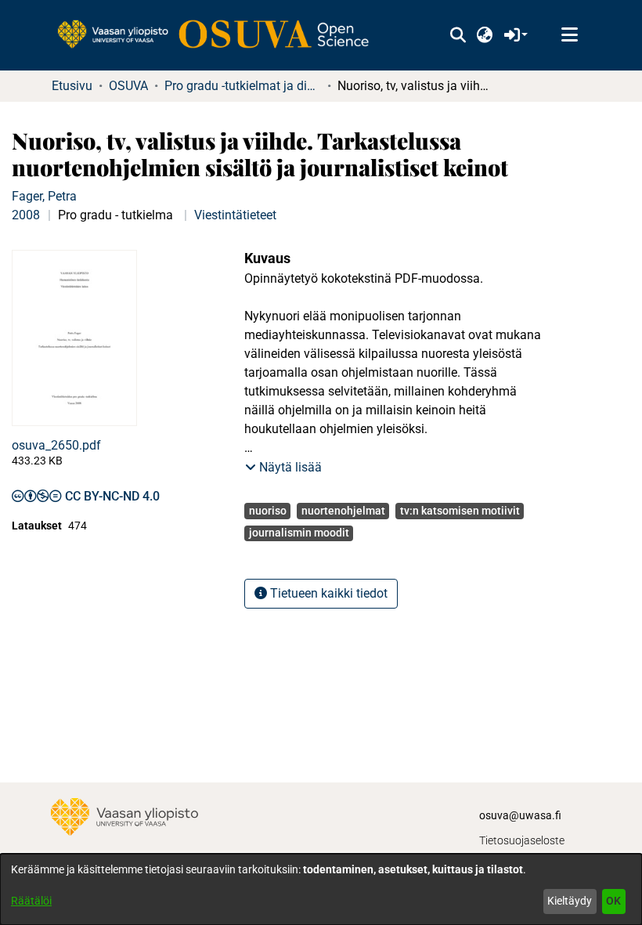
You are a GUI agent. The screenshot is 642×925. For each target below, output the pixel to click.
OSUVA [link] (128, 85)
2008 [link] (26, 215)
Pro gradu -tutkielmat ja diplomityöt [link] (242, 85)
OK (613, 900)
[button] (457, 35)
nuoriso (268, 510)
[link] (221, 35)
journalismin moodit (299, 532)
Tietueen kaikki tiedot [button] (327, 593)
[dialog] (321, 889)
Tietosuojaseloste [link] (521, 840)
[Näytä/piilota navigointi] (569, 35)
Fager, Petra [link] (44, 196)
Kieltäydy (569, 900)
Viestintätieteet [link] (235, 215)
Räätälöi (31, 900)
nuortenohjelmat (343, 510)
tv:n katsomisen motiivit (460, 510)
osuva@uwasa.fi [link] (520, 815)
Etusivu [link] (72, 85)
